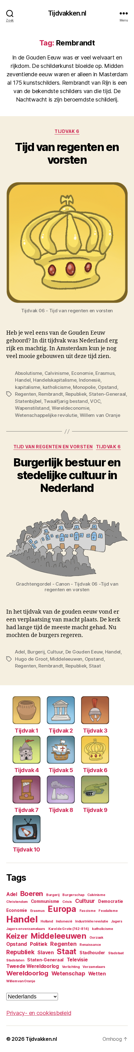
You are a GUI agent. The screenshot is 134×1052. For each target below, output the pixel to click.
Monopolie (84, 387)
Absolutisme (28, 373)
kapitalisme (27, 387)
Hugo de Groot (31, 659)
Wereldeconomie (70, 408)
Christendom (17, 902)
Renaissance (90, 945)
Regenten (25, 394)
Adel (20, 652)
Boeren (31, 893)
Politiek (38, 944)
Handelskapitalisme (54, 380)
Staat (95, 666)
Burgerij (36, 652)
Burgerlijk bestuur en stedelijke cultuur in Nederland (67, 475)
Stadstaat (116, 953)
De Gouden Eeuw (84, 652)
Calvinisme (57, 373)
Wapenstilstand (32, 408)
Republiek (76, 394)
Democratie (110, 901)
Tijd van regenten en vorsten (67, 153)
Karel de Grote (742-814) (68, 929)
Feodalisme (107, 911)
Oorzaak (96, 938)
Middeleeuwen (66, 659)
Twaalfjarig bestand (66, 401)
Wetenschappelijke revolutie (46, 415)
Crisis (67, 902)
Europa (62, 909)
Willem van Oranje (100, 415)
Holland (47, 921)
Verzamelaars (94, 967)
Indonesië (89, 380)
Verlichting (71, 967)
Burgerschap (73, 895)
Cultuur (55, 652)
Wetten (97, 974)
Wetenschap (68, 973)
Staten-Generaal (107, 394)
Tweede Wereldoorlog (32, 966)
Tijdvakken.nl (67, 13)
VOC (95, 401)
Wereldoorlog (27, 973)
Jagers (116, 921)
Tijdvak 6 (67, 131)
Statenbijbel (28, 401)
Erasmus (104, 373)
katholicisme (57, 387)
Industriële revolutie (91, 921)
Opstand (107, 387)
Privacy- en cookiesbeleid (38, 1013)
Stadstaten (15, 960)
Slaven (45, 952)
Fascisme (87, 911)
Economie (82, 373)
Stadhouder (92, 952)
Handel (23, 380)
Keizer (16, 936)
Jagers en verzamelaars (25, 929)
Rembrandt (50, 394)
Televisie (77, 960)
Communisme (45, 901)
